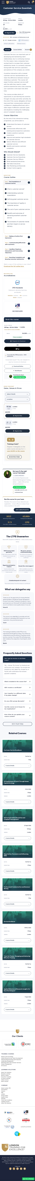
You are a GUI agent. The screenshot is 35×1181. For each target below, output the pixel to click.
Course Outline (17, 49)
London (3, 1094)
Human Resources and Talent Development (12, 1058)
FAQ (2, 1092)
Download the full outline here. (14, 266)
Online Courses (5, 1079)
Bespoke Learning (5, 1074)
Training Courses (5, 1101)
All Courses (4, 1065)
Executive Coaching (6, 1077)
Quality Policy (4, 1097)
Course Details (17, 765)
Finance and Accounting (7, 1056)
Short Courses (4, 1081)
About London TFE (6, 1088)
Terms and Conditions (6, 1100)
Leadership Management (7, 1061)
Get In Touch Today (17, 724)
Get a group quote (22, 509)
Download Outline (18, 366)
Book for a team (14, 457)
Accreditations (29, 49)
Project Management (6, 1064)
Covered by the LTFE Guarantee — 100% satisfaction (16, 355)
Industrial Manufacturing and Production (11, 1059)
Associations (4, 1089)
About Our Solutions (6, 1072)
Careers (3, 1091)
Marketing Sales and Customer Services (11, 1062)
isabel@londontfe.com (21, 490)
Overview (7, 49)
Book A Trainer (5, 1075)
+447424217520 (19, 492)
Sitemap (3, 1098)
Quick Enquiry (18, 370)
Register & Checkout (19, 341)
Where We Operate (6, 1103)
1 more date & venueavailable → (12, 329)
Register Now (10, 33)
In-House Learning (5, 1078)
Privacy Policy (4, 1095)
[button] (17, 411)
